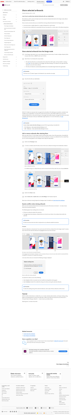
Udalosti (60, 392)
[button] (63, 1)
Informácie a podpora (40, 1)
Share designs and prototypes (29, 335)
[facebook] (10, 411)
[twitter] (14, 411)
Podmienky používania (54, 411)
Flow (29, 63)
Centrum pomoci (47, 387)
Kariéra (60, 390)
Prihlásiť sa (68, 1)
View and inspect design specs (9, 40)
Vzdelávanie (32, 387)
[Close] (51, 413)
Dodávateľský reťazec (62, 398)
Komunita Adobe (47, 390)
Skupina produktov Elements (6, 397)
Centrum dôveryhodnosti (62, 399)
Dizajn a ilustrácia (4, 391)
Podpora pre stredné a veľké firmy (49, 393)
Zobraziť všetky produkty (5, 400)
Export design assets (7, 47)
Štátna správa (32, 390)
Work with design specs (8, 35)
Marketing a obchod (31, 1)
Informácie (60, 389)
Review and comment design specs (9, 44)
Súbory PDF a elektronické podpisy (19, 1)
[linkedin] (16, 411)
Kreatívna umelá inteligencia (6, 388)
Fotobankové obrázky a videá (6, 399)
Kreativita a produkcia (19, 392)
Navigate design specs (7, 42)
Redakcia (60, 393)
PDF (2, 394)
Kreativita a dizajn (8, 1)
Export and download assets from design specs (9, 50)
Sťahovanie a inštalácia (48, 389)
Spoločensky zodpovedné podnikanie (64, 395)
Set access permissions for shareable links (9, 29)
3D (2, 396)
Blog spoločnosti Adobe (62, 404)
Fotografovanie (4, 390)
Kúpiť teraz (49, 1)
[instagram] (12, 411)
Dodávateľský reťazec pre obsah (20, 389)
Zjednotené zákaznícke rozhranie (20, 390)
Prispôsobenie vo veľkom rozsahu (20, 387)
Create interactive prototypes (59, 200)
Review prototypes (7, 33)
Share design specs (7, 38)
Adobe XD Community (58, 341)
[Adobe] (2, 1)
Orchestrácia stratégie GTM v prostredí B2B (21, 393)
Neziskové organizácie (33, 389)
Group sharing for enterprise (8, 52)
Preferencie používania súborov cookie (63, 411)
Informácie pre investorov (62, 396)
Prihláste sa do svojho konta (63, 387)
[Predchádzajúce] (33, 365)
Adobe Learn (46, 392)
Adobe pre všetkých (62, 402)
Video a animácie (4, 393)
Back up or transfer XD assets (8, 54)
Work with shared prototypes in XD (9, 31)
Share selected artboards (8, 23)
